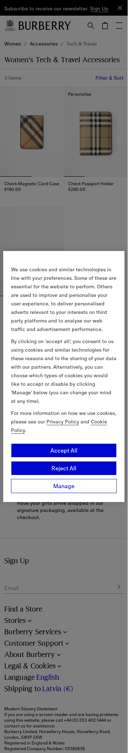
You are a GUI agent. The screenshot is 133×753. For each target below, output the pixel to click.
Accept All (63, 450)
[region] (63, 376)
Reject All (63, 468)
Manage (63, 486)
